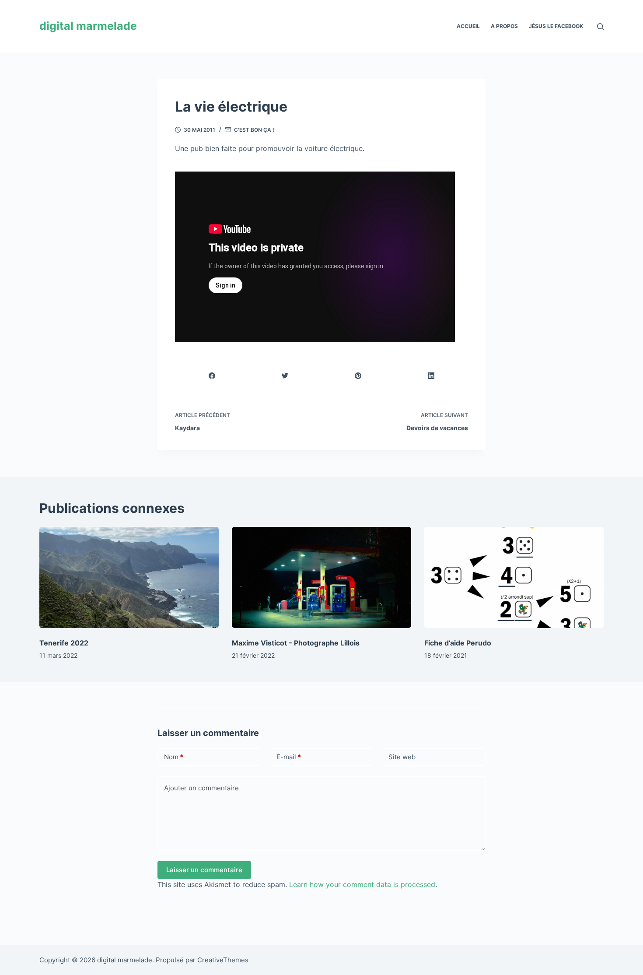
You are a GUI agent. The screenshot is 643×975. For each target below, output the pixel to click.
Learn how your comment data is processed (362, 884)
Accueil (468, 26)
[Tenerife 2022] (129, 577)
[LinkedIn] (431, 376)
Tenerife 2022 (63, 642)
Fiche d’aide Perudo (457, 642)
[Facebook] (212, 376)
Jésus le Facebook (556, 26)
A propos (504, 26)
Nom (173, 757)
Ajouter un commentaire (201, 788)
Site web (402, 757)
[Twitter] (285, 376)
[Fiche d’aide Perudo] (514, 577)
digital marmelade (88, 25)
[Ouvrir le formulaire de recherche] (600, 26)
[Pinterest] (358, 376)
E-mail (288, 757)
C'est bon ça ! (254, 129)
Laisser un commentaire (204, 870)
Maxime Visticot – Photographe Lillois (296, 642)
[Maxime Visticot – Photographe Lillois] (321, 577)
